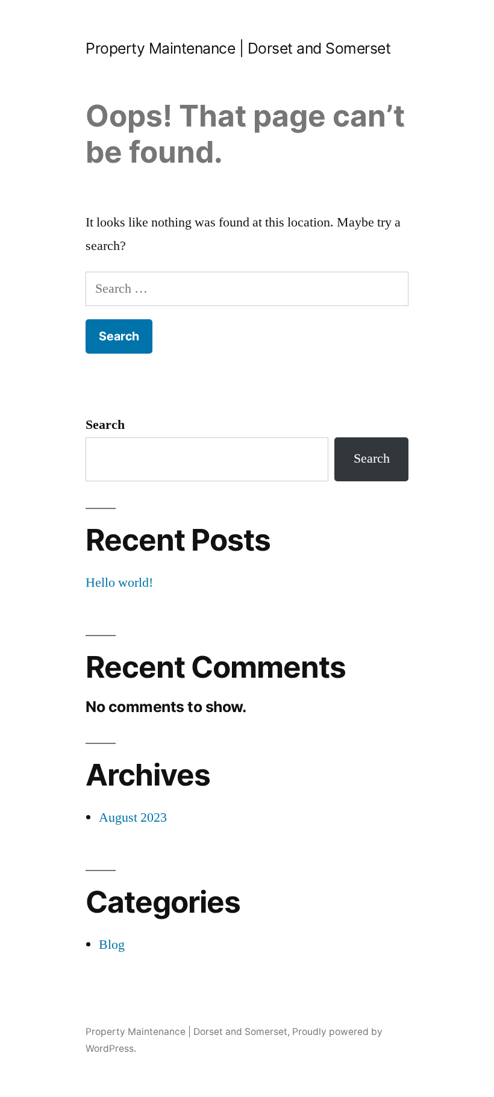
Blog (112, 944)
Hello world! (119, 582)
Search (105, 424)
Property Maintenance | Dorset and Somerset (238, 48)
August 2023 (133, 817)
